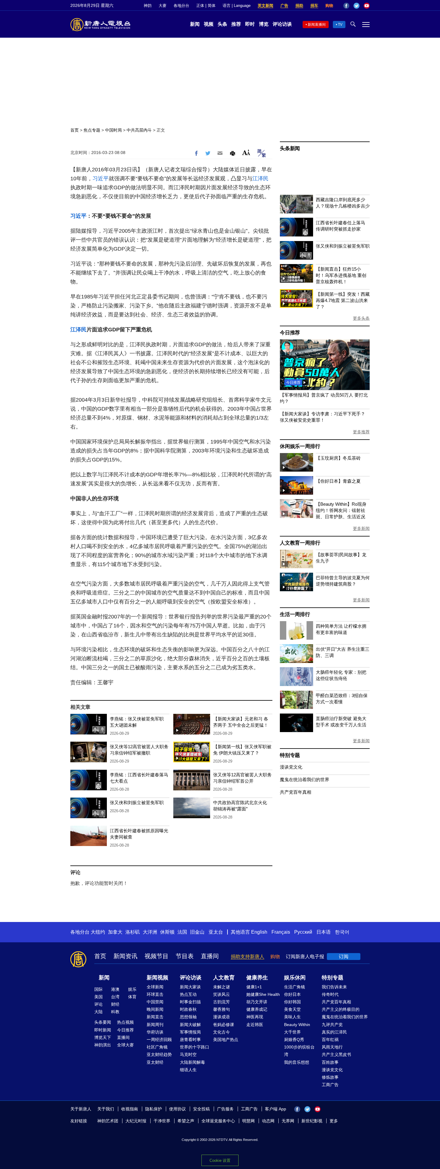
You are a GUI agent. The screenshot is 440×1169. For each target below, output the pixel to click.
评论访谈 (282, 24)
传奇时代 (330, 994)
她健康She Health (263, 994)
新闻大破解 (190, 1024)
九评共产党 (332, 1024)
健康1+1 (254, 986)
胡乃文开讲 (256, 1001)
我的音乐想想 (296, 1062)
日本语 (323, 932)
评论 (98, 1004)
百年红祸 (330, 1039)
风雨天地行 (332, 1047)
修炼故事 (330, 1077)
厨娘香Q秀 (294, 1039)
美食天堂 (292, 1009)
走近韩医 (254, 1024)
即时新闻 (102, 1030)
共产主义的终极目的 (340, 1009)
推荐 (236, 24)
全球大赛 (125, 1045)
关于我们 (105, 1108)
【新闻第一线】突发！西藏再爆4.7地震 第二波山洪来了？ (343, 300)
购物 (329, 5)
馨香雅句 (221, 1009)
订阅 (343, 956)
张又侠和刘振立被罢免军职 (137, 802)
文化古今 (221, 1032)
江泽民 (260, 179)
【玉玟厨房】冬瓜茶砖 (338, 458)
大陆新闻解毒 (192, 1062)
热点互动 (188, 994)
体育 (132, 996)
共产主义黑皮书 (336, 1054)
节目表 (185, 956)
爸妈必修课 (223, 1024)
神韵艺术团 (107, 1120)
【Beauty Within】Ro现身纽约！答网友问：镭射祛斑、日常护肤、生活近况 (341, 510)
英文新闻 (265, 5)
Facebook (346, 6)
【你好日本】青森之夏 (338, 481)
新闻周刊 (155, 1024)
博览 (263, 24)
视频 (208, 24)
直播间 (210, 956)
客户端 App (275, 1108)
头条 (222, 24)
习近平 (100, 179)
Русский (303, 932)
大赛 (162, 5)
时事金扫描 (190, 1001)
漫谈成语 (221, 1016)
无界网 (288, 1120)
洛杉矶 (132, 932)
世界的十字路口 (194, 1047)
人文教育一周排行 (300, 543)
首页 (74, 130)
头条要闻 (102, 1022)
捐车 (314, 5)
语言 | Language (237, 5)
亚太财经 (155, 1062)
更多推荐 (361, 431)
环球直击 (155, 994)
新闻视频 (157, 978)
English (259, 932)
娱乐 (132, 989)
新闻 (195, 24)
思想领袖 (188, 1016)
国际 (98, 989)
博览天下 (102, 1037)
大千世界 (292, 1032)
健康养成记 (256, 1009)
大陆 (98, 1011)
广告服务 (225, 1108)
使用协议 (177, 1108)
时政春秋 (188, 1009)
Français (280, 932)
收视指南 (129, 1108)
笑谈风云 (221, 994)
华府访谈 (155, 1032)
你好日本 (292, 994)
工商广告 (330, 1084)
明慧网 (248, 1120)
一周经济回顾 (159, 1039)
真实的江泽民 (334, 1032)
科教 (115, 1011)
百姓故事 (330, 1062)
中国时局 (113, 130)
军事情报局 (190, 1032)
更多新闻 (361, 528)
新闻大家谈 (190, 986)
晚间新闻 (155, 1009)
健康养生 (257, 978)
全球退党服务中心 (218, 1120)
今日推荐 (290, 333)
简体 (212, 5)
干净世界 (162, 1120)
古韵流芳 (221, 1001)
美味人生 (292, 1016)
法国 (182, 932)
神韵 (147, 5)
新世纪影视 (311, 1120)
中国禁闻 (155, 1001)
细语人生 (188, 1069)
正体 (200, 5)
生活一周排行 (295, 614)
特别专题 (290, 755)
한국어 (342, 932)
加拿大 (115, 932)
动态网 (268, 1120)
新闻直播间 (317, 24)
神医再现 (254, 1016)
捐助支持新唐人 (247, 956)
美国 (98, 996)
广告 (284, 5)
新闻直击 (155, 1016)
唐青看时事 (190, 1039)
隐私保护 (153, 1108)
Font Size (246, 152)
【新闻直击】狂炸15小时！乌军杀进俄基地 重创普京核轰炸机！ (341, 275)
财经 (115, 1004)
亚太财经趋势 (159, 1054)
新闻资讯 (125, 956)
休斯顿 (167, 932)
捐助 (299, 5)
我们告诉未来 (334, 986)
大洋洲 (150, 932)
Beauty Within (297, 1024)
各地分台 (181, 5)
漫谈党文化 (291, 766)
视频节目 (157, 956)
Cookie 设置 (220, 1160)
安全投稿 (201, 1108)
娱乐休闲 (295, 978)
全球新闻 (155, 986)
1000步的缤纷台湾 (299, 1051)
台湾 (115, 996)
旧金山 (197, 932)
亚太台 (216, 932)
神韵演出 (102, 1045)
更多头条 (361, 318)
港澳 (115, 989)
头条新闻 (290, 148)
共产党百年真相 (295, 792)
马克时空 (188, 1054)
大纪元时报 (135, 1120)
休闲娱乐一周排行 (300, 446)
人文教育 (224, 978)
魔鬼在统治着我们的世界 (304, 779)
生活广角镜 (294, 986)
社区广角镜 (157, 1047)
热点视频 (125, 1022)
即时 (250, 24)
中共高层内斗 (139, 130)
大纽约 (98, 932)
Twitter (356, 6)
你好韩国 (292, 1001)
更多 (334, 1120)
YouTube (367, 6)
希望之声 (185, 1120)
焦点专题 (92, 130)
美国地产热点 (225, 1039)
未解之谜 (221, 986)
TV (340, 24)
